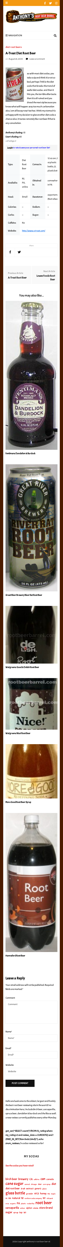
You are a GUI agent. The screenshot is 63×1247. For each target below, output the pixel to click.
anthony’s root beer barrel (38, 1241)
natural (16, 1198)
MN (9, 1198)
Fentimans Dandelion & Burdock (20, 453)
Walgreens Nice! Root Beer (18, 733)
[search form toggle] (55, 35)
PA (18, 1203)
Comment (10, 997)
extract (29, 1188)
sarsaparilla (12, 1208)
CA (31, 1179)
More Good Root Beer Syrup (18, 802)
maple (53, 1194)
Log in (10, 147)
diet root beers (14, 47)
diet (54, 1184)
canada (50, 1179)
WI (25, 1212)
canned (27, 1184)
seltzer (22, 1208)
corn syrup (46, 1184)
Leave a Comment (37, 59)
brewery (23, 1179)
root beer (43, 1203)
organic (13, 1203)
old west (50, 1198)
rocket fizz (30, 1203)
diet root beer (13, 1188)
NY (44, 1198)
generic (38, 1188)
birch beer (11, 1179)
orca (7, 1203)
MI (6, 1198)
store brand (46, 1208)
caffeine (36, 1179)
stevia (35, 1208)
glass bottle (15, 1193)
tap (20, 1212)
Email (8, 1048)
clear (40, 1184)
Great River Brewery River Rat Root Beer (24, 595)
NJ (22, 1198)
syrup (15, 1212)
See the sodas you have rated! (20, 1165)
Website (10, 1065)
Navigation (15, 35)
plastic (23, 1203)
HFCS (36, 1193)
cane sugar (14, 1184)
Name (9, 1031)
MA (49, 1194)
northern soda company (33, 1198)
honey (43, 1193)
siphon (29, 1208)
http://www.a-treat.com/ (33, 230)
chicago (34, 1184)
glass (44, 1189)
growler (29, 1193)
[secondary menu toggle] (7, 3)
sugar (9, 1212)
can (43, 1179)
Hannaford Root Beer (15, 955)
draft (23, 1188)
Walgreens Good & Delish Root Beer (22, 667)
